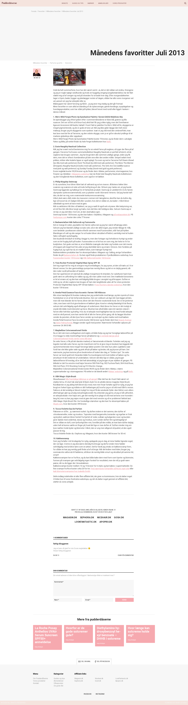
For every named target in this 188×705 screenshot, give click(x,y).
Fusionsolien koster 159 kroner (66, 258)
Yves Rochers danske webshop (108, 285)
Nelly (109, 141)
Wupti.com (58, 404)
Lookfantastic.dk (85, 522)
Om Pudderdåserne (40, 678)
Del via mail (86, 661)
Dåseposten (58, 683)
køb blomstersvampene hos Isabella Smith (71, 471)
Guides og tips (77, 3)
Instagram (100, 694)
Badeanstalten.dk (71, 255)
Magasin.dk (70, 517)
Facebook (87, 694)
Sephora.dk (87, 517)
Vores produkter (119, 3)
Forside (33, 11)
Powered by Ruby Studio (176, 703)
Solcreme (68, 63)
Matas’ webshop (116, 371)
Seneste (65, 3)
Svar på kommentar (126, 555)
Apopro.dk (105, 522)
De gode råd (58, 686)
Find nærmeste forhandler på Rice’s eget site (110, 468)
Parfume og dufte (56, 63)
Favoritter (41, 11)
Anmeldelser (103, 3)
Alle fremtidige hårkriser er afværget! (81, 379)
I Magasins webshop (80, 174)
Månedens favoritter (53, 11)
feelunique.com (60, 217)
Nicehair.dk (104, 517)
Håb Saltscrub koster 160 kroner (97, 258)
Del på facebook (103, 661)
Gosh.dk (119, 517)
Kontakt (36, 683)
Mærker (91, 3)
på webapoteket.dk (122, 214)
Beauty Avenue (124, 320)
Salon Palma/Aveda (64, 323)
